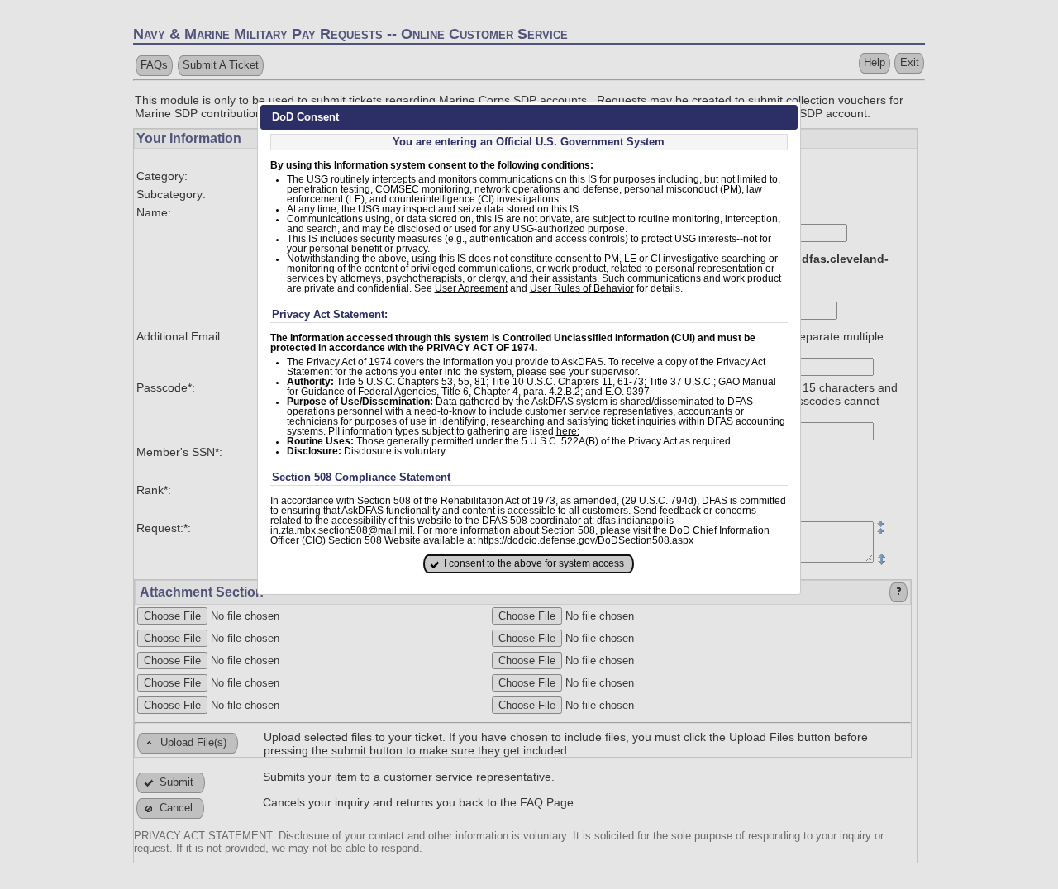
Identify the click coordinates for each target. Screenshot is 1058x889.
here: (567, 431)
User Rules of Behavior (582, 288)
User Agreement (471, 288)
